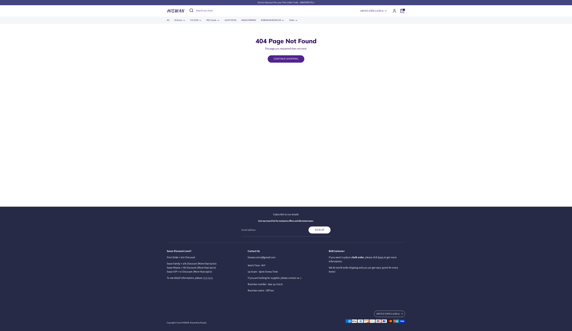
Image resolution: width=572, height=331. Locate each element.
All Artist (178, 20)
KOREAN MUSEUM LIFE (271, 20)
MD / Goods (211, 20)
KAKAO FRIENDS (248, 20)
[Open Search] (191, 10)
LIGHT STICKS (230, 20)
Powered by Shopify (198, 323)
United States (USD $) (372, 11)
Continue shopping (286, 59)
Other (292, 20)
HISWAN (175, 10)
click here (208, 278)
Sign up (319, 230)
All (168, 20)
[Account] (394, 11)
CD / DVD (194, 20)
